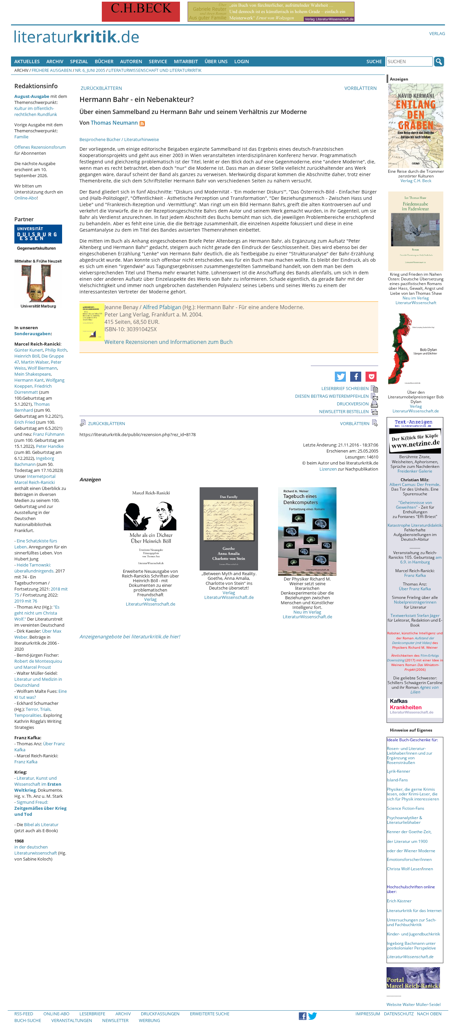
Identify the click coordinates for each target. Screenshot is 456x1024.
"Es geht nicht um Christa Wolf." (36, 613)
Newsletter (115, 1020)
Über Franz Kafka (415, 588)
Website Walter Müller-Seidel (414, 1004)
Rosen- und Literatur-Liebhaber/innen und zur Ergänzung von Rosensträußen (409, 755)
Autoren (131, 61)
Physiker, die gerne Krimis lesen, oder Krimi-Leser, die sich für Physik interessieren (413, 793)
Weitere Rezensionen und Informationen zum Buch (168, 342)
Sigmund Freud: (40, 808)
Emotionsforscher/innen (409, 859)
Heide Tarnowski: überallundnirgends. (34, 568)
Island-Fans (397, 779)
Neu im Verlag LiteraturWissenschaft (416, 300)
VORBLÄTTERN (361, 88)
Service (158, 61)
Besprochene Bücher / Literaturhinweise (119, 139)
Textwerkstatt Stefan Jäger (415, 615)
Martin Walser (35, 362)
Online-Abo (25, 198)
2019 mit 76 (25, 601)
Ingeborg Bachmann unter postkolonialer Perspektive (411, 945)
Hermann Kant (29, 380)
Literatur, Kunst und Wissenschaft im (37, 784)
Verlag (437, 33)
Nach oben (429, 1014)
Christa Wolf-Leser (404, 868)
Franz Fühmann (48, 434)
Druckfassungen (160, 1014)
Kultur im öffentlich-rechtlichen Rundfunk (35, 111)
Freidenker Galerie (415, 471)
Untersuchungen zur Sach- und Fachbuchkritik (411, 922)
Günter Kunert (28, 350)
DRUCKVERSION (353, 404)
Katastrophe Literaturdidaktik (415, 525)
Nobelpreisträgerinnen (415, 602)
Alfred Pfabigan (162, 307)
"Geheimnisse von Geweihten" (414, 505)
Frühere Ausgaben (52, 70)
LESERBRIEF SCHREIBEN (345, 388)
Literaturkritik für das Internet (414, 910)
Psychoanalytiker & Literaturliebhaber (404, 820)
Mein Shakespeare (32, 374)
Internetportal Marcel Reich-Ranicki (34, 479)
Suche (374, 61)
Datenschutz (399, 1014)
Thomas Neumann (114, 122)
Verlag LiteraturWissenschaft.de (150, 601)
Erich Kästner (399, 900)
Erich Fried (24, 422)
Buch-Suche (27, 1020)
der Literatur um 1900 (407, 841)
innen (428, 868)
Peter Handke (49, 446)
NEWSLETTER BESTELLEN (344, 411)
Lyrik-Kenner (398, 771)
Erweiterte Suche (209, 1014)
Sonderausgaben (32, 334)
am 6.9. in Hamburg (421, 559)
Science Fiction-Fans (405, 808)
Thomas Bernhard (32, 407)
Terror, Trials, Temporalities (32, 712)
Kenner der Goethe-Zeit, (409, 831)
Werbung (149, 1020)
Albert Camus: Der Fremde (414, 484)
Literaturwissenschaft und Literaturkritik (154, 70)
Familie (21, 137)
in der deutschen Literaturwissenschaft (35, 850)
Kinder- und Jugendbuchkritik (413, 933)
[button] (340, 377)
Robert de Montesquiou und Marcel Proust (38, 664)
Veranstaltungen (71, 1020)
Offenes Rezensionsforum (40, 147)
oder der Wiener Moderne (411, 850)
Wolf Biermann (42, 368)
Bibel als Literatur (41, 824)
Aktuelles (27, 61)
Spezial (79, 61)
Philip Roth (56, 350)
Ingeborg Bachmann (34, 461)
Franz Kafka (25, 762)
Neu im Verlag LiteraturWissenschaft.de (307, 614)
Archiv (54, 61)
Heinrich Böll (26, 356)
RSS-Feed (23, 1014)
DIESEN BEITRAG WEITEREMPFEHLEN (332, 396)
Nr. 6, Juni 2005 (90, 70)
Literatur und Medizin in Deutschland (38, 682)
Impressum (368, 1014)
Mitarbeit (186, 61)
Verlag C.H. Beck (416, 180)
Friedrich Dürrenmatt (33, 389)
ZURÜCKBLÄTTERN (100, 88)
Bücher (104, 61)
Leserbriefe (92, 1014)
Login (241, 61)
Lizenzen (328, 469)
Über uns (216, 61)
